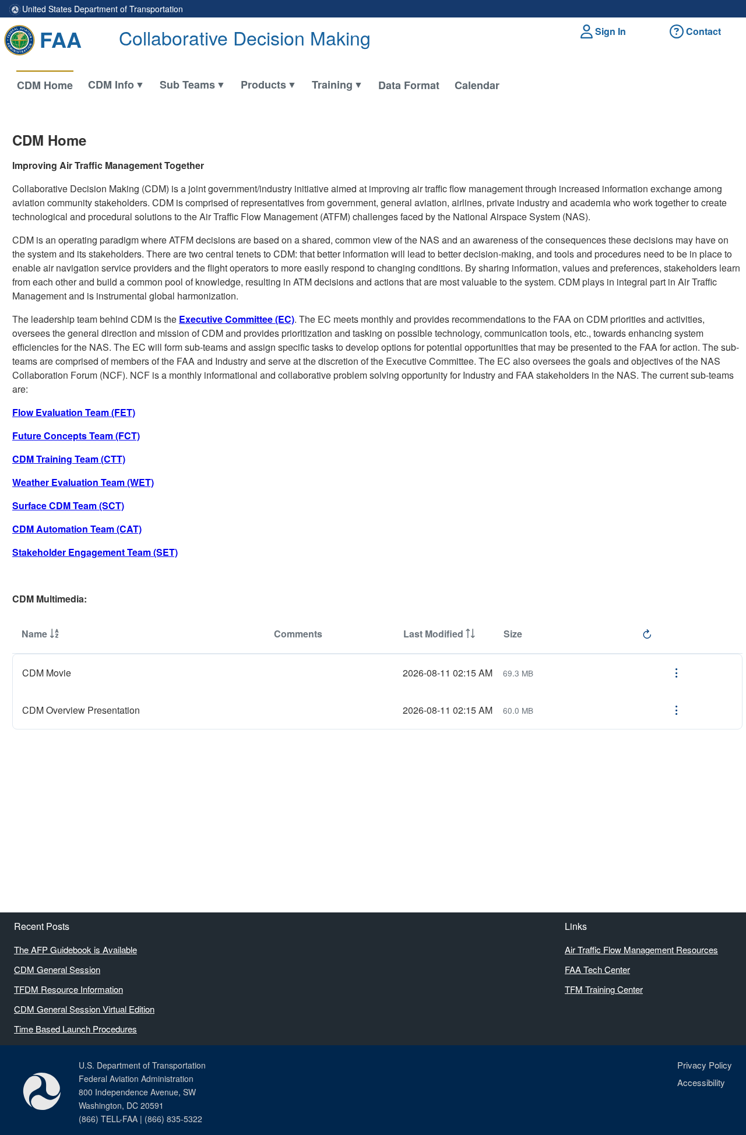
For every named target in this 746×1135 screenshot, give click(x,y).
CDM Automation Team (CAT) (77, 528)
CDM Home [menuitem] (45, 85)
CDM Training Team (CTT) (68, 459)
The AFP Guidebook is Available (75, 949)
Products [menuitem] (263, 84)
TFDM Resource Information (68, 989)
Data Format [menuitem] (408, 85)
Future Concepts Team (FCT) (76, 435)
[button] (604, 31)
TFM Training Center (604, 989)
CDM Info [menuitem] (111, 84)
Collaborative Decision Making (245, 37)
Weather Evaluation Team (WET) (83, 482)
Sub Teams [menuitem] (187, 84)
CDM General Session (57, 969)
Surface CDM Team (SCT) (68, 505)
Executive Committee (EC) (236, 319)
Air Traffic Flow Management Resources (641, 949)
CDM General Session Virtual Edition (84, 1009)
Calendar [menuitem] (477, 85)
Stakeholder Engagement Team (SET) (95, 552)
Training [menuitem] (332, 84)
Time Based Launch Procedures (75, 1029)
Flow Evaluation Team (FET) (73, 412)
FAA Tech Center (597, 969)
